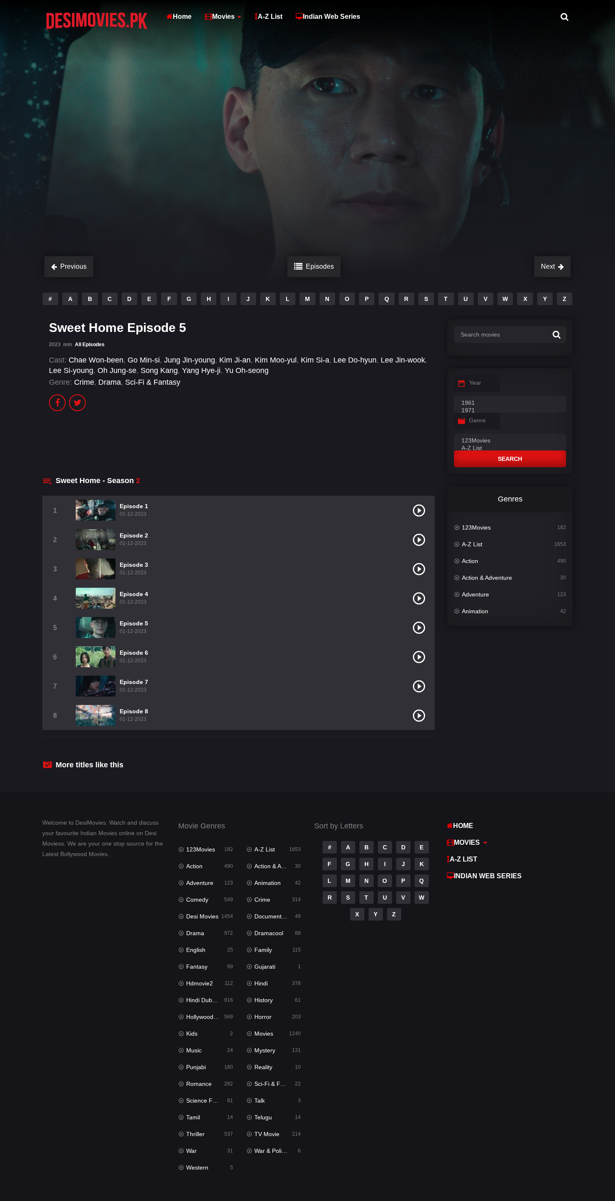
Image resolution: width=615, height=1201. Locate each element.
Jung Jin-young (189, 360)
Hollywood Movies (209, 1016)
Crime (84, 382)
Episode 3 (134, 564)
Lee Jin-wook (403, 360)
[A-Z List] (510, 448)
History (263, 1000)
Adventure (475, 594)
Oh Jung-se (116, 370)
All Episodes (90, 344)
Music (194, 1050)
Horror (263, 1016)
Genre (477, 420)
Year (475, 382)
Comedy (197, 899)
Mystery (264, 1050)
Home (182, 16)
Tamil (193, 1117)
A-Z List (270, 16)
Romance (199, 1083)
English (195, 949)
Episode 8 (134, 711)
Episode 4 (134, 594)
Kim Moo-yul (276, 360)
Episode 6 (134, 652)
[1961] (510, 403)
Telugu (263, 1117)
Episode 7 (134, 682)
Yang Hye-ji (201, 370)
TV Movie (266, 1134)
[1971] (510, 410)
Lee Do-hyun (355, 360)
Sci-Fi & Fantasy (152, 382)
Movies (223, 16)
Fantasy (197, 966)
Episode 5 (134, 623)
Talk (259, 1100)
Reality (263, 1067)
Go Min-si (144, 360)
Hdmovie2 (199, 983)
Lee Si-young (71, 370)
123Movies (476, 527)
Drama (109, 382)
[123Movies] (510, 441)
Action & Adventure (487, 577)
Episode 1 (134, 506)
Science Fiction (206, 1100)
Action (470, 561)
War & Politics (272, 1150)
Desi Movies (202, 916)
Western (197, 1167)
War (191, 1150)
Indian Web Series (331, 16)
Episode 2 (134, 535)
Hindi (261, 983)
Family (263, 949)
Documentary (272, 916)
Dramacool (268, 933)
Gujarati (264, 966)
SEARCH (510, 458)
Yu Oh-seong (247, 370)
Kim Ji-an (235, 360)
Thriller (195, 1134)
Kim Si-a (315, 360)
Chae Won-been (96, 360)
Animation (475, 611)
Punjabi (196, 1067)
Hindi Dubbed (204, 1000)
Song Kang (159, 370)
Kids (191, 1033)
